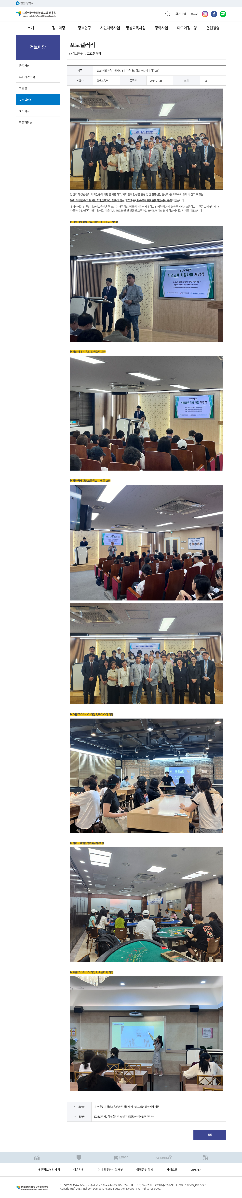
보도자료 (24, 111)
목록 (210, 1135)
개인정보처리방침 (49, 1169)
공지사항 (24, 66)
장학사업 (161, 28)
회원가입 (180, 14)
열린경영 (212, 28)
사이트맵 (172, 1169)
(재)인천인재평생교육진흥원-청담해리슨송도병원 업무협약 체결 (126, 1106)
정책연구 (84, 28)
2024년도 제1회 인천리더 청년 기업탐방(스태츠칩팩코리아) (124, 1116)
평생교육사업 (136, 28)
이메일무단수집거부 (110, 1169)
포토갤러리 (25, 100)
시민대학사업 (110, 28)
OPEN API (197, 1169)
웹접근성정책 (144, 1169)
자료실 (23, 88)
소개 (30, 28)
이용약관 (78, 1169)
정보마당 (58, 28)
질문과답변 (25, 122)
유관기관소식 (27, 77)
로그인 (194, 14)
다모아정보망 (187, 28)
